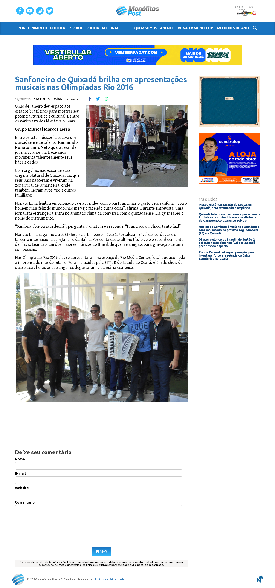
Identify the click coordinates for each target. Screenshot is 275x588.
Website (22, 488)
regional (110, 28)
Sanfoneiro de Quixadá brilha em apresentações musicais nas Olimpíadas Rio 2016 (101, 83)
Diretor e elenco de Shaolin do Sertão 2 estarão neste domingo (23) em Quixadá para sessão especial (227, 243)
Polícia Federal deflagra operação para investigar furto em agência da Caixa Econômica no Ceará (226, 255)
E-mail (20, 473)
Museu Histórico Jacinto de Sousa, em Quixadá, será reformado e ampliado (225, 206)
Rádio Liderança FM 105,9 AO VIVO (246, 13)
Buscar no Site (255, 28)
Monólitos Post (137, 11)
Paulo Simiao (51, 99)
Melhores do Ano (233, 28)
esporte (75, 28)
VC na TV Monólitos (196, 28)
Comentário (25, 502)
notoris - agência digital (259, 579)
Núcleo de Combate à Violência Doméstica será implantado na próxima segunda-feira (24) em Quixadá (229, 230)
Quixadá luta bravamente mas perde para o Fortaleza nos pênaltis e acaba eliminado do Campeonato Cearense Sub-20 (229, 217)
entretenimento (32, 28)
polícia (92, 28)
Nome (20, 459)
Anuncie (167, 28)
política (57, 28)
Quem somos (145, 28)
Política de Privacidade (110, 579)
